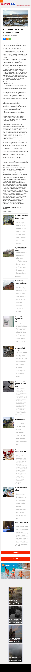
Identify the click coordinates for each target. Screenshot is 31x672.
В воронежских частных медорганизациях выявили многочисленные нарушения (20, 451)
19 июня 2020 (17, 518)
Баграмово (8, 207)
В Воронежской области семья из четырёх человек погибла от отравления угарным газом (21, 419)
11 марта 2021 (17, 343)
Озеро (21, 207)
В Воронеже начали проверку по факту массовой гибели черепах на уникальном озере (21, 217)
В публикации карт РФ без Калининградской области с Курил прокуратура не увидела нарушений (21, 384)
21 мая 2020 (17, 545)
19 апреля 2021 (18, 243)
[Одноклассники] (7, 39)
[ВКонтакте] (4, 39)
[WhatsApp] (10, 39)
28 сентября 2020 (18, 414)
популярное (15, 552)
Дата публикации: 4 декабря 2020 (10, 35)
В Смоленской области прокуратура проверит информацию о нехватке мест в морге (21, 319)
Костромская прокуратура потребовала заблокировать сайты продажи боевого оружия (21, 348)
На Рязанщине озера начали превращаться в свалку (13, 30)
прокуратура (6, 209)
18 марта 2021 (17, 312)
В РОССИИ (15, 559)
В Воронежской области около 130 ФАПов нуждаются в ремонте (21, 248)
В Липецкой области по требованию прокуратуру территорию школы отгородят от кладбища (21, 283)
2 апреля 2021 (18, 276)
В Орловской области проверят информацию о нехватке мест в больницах (21, 489)
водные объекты (15, 207)
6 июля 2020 (17, 483)
